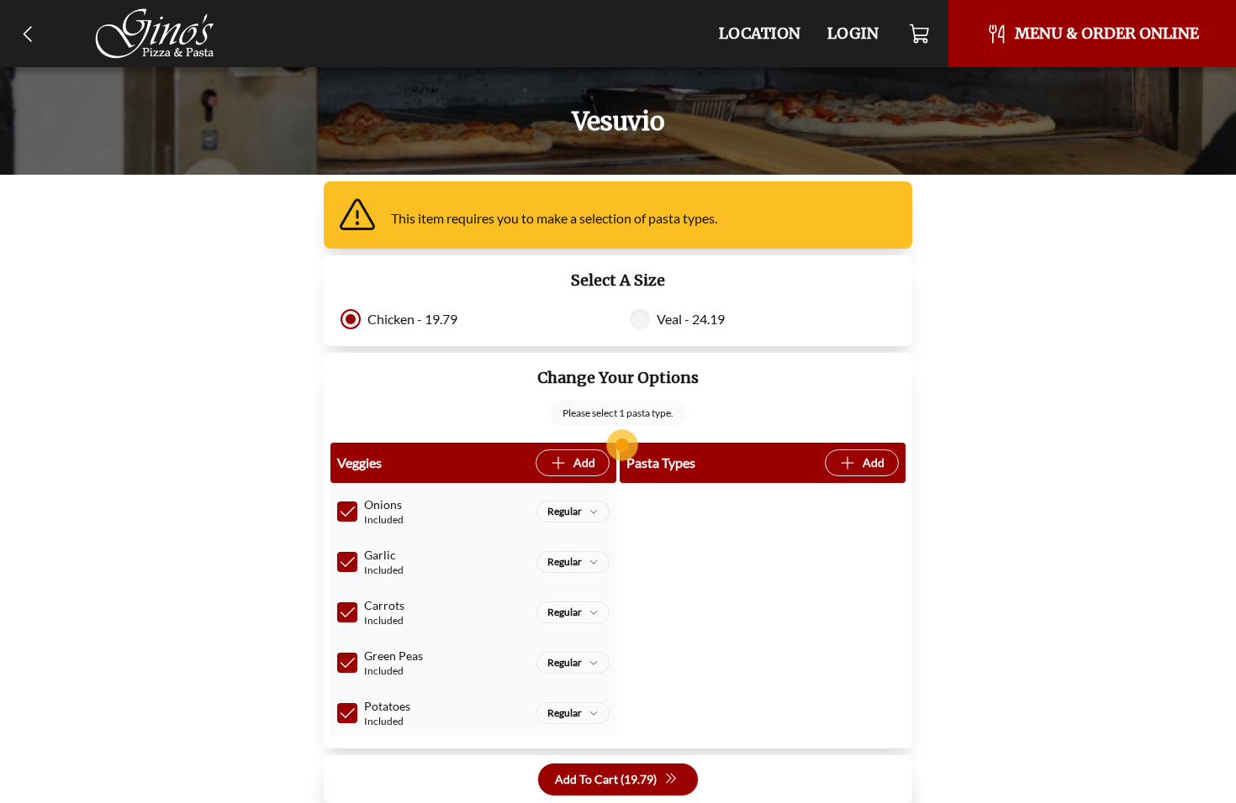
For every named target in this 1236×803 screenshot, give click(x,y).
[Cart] (920, 33)
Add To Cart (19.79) (606, 779)
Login (853, 33)
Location (759, 33)
